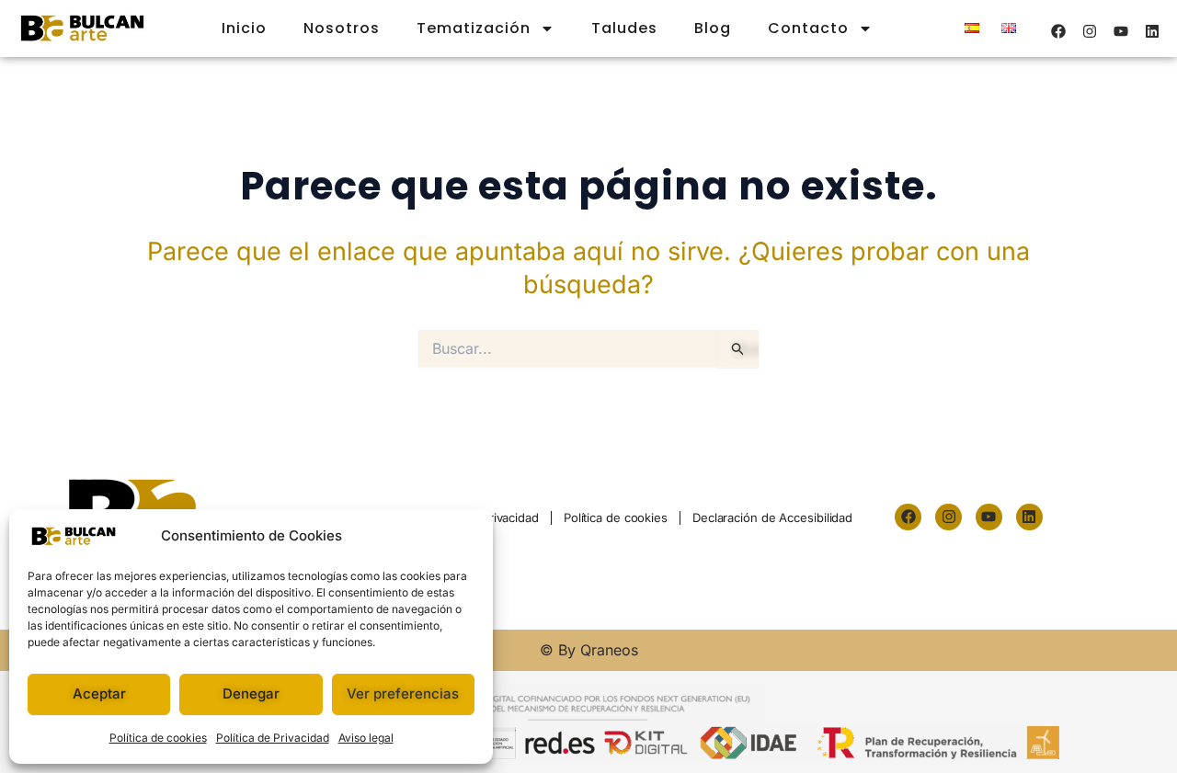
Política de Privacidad (272, 738)
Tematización (474, 28)
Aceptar (99, 693)
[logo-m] (82, 28)
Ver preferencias (403, 693)
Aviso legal (366, 738)
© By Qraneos (589, 650)
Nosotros (341, 28)
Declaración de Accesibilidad (772, 517)
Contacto (808, 28)
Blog (712, 28)
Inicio (244, 28)
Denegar (251, 693)
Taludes (624, 28)
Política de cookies (158, 738)
